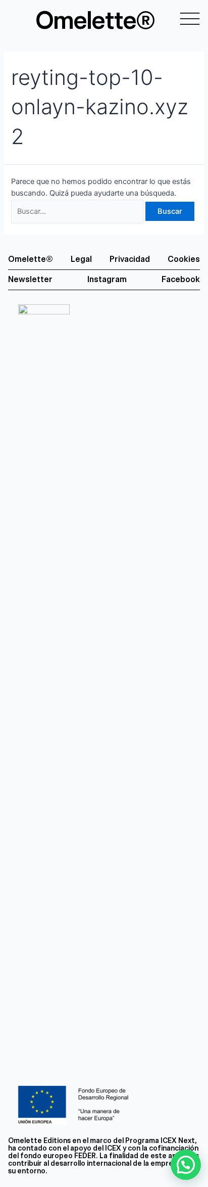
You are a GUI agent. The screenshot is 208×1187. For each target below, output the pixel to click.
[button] (186, 1165)
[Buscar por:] (78, 211)
